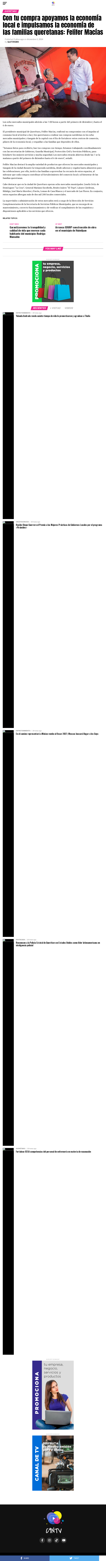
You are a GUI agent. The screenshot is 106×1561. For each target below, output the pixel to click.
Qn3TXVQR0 (13, 42)
